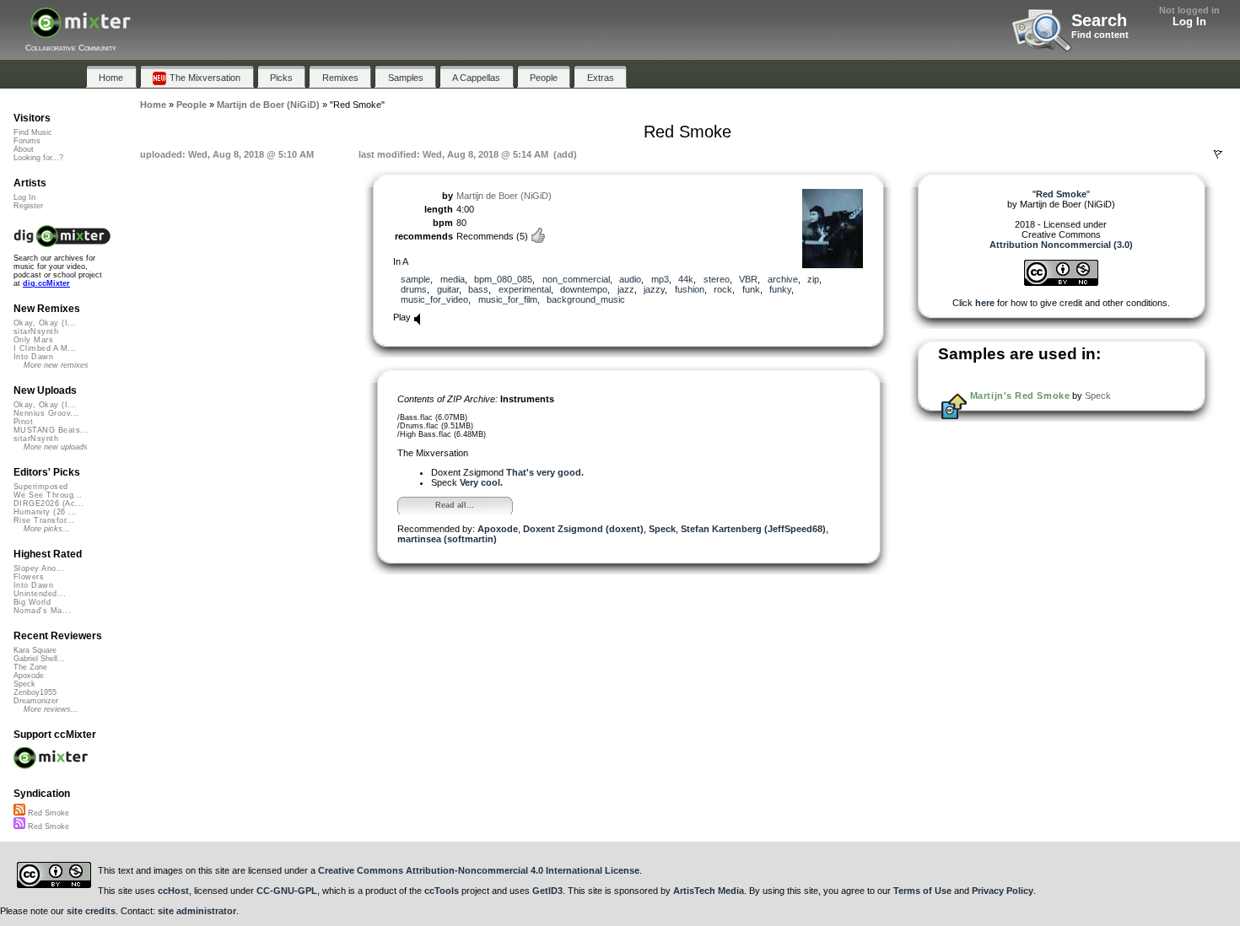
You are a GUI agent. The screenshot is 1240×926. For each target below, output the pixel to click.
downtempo (583, 289)
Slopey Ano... (39, 568)
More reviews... (51, 709)
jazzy (654, 289)
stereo (717, 279)
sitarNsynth (35, 331)
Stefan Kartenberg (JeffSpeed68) (753, 529)
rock (723, 289)
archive (783, 279)
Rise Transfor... (43, 520)
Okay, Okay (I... (44, 323)
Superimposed (40, 486)
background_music (586, 299)
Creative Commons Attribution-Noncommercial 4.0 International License (478, 870)
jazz (625, 289)
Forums (26, 141)
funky (780, 289)
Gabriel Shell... (39, 658)
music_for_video (434, 299)
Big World (32, 602)
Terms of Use (922, 891)
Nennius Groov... (45, 413)
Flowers (28, 577)
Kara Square (35, 650)
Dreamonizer (35, 701)
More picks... (47, 529)
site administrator (197, 911)
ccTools (441, 891)
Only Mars (33, 340)
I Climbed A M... (44, 348)
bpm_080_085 (503, 279)
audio (630, 279)
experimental (525, 289)
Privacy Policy (1002, 891)
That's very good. (545, 472)
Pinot (23, 421)
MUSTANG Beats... (51, 430)
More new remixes (56, 365)
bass (478, 289)
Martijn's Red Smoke (1020, 395)
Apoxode (497, 529)
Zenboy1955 (35, 692)
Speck (662, 529)
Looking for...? (38, 157)
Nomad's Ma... (42, 610)
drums (414, 289)
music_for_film (507, 299)
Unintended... (39, 594)
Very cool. (481, 482)
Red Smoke (47, 813)
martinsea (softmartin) (447, 539)
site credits (91, 911)
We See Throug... (47, 495)
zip (813, 279)
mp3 (660, 279)
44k (685, 279)
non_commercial (576, 279)
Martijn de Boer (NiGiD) (504, 196)
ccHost (173, 891)
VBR (748, 279)
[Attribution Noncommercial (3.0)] (1061, 282)
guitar (448, 289)
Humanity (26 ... (45, 512)
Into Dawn (33, 357)
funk (751, 289)
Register (28, 206)
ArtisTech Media (708, 891)
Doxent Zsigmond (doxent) (583, 529)
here (985, 303)
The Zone (30, 667)
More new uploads (56, 447)
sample (415, 279)
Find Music (32, 132)
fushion (689, 289)
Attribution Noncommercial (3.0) (1061, 245)
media (452, 279)
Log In (1189, 21)
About (23, 149)
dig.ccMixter (46, 283)
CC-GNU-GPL (286, 891)
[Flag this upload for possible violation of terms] (1218, 154)
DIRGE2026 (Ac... (48, 503)
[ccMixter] (80, 31)
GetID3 (547, 891)
